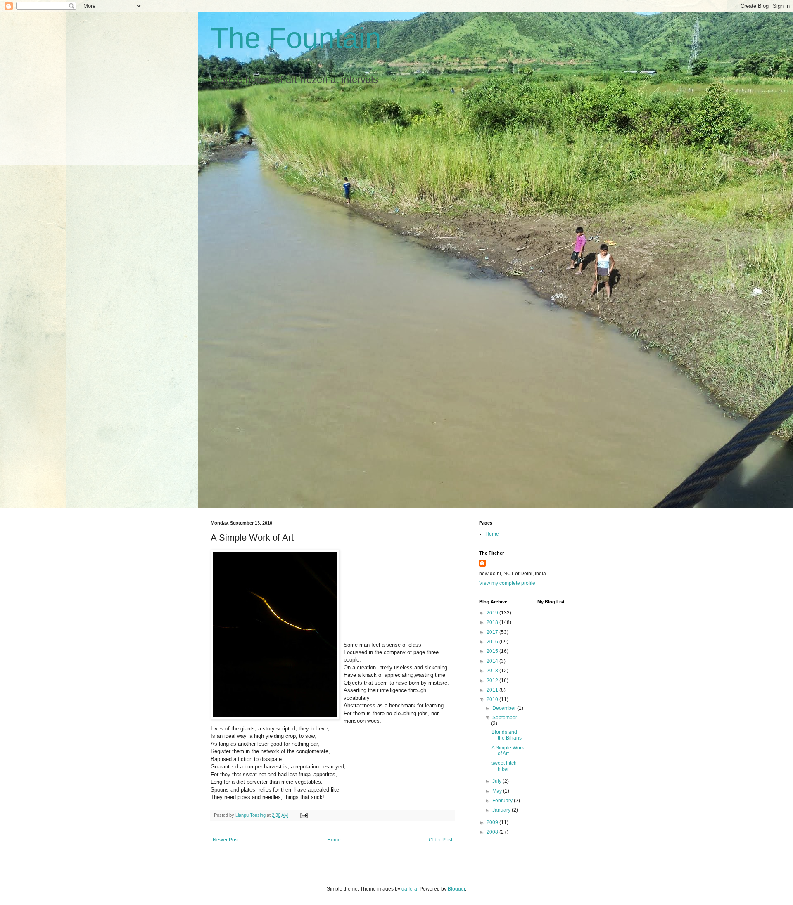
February (503, 800)
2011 (493, 690)
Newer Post (226, 840)
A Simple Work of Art (507, 750)
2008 (493, 832)
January (502, 810)
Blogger (456, 889)
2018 (493, 622)
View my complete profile (507, 583)
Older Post (440, 840)
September (504, 718)
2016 (493, 642)
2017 (493, 632)
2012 (493, 680)
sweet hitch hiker (504, 766)
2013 (493, 670)
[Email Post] (303, 815)
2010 (493, 699)
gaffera (409, 889)
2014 (493, 661)
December (504, 708)
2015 (493, 651)
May (497, 791)
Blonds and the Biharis (506, 735)
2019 (493, 613)
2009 (493, 822)
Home (334, 840)
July (497, 781)
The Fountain (296, 38)
